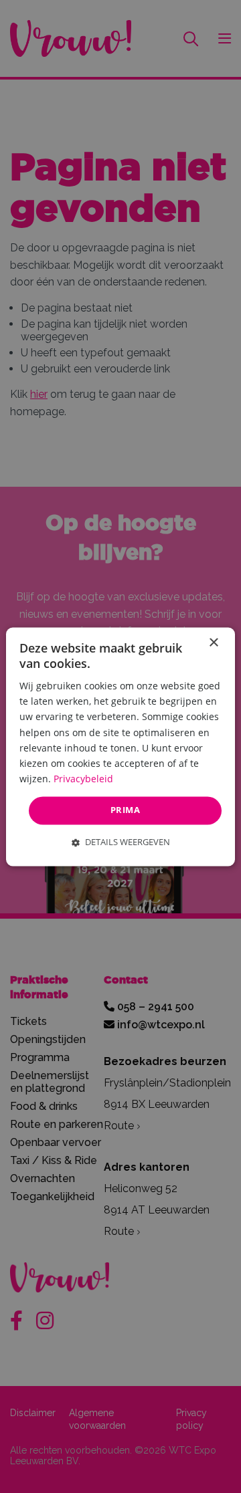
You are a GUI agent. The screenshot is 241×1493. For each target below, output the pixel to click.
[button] (121, 841)
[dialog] (120, 746)
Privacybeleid (83, 778)
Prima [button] (125, 810)
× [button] (213, 643)
